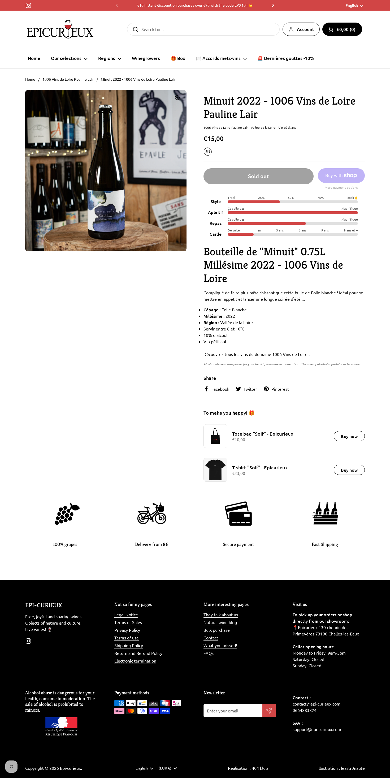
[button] (342, 29)
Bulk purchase (216, 630)
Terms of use (126, 637)
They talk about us (220, 614)
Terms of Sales (128, 622)
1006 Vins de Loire (289, 354)
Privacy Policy (127, 630)
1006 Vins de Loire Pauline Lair (68, 79)
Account (305, 29)
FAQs (208, 653)
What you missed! (220, 645)
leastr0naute (353, 768)
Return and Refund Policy (138, 653)
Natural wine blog (220, 622)
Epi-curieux (70, 768)
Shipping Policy (128, 645)
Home (30, 79)
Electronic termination (135, 660)
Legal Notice (126, 614)
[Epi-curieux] (60, 29)
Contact (210, 637)
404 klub (260, 768)
